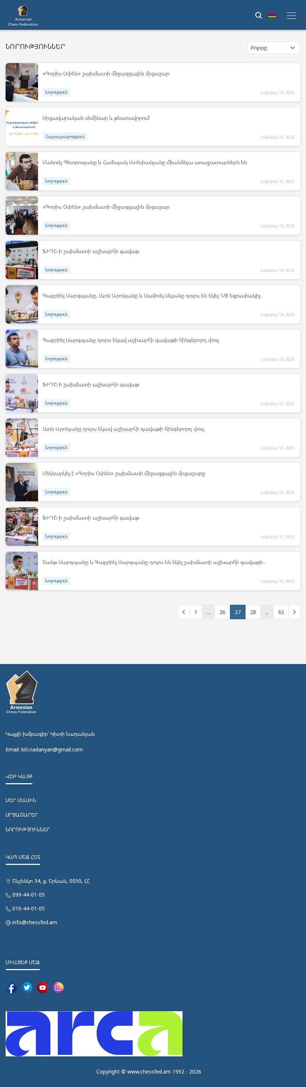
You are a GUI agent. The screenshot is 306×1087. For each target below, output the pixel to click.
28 (253, 612)
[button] (272, 15)
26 (222, 612)
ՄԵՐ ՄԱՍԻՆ (21, 800)
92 (281, 612)
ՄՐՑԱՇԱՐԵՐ (22, 814)
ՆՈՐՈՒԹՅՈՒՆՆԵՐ (28, 829)
